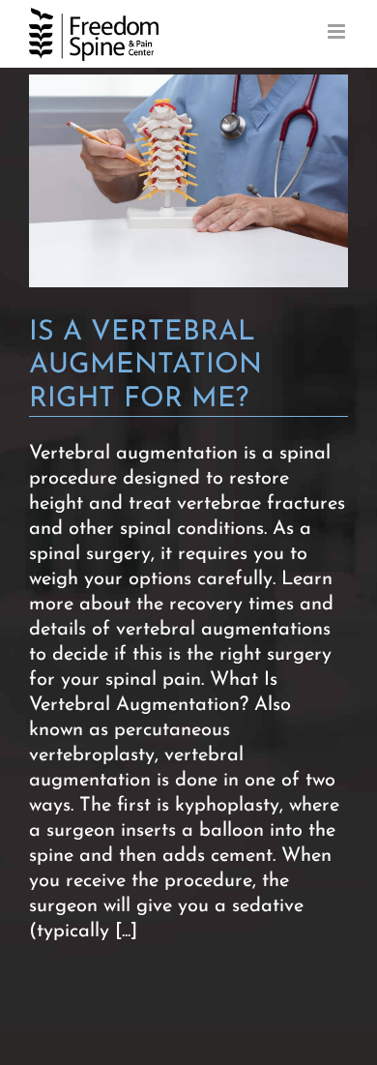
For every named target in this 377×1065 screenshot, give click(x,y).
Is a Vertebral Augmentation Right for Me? (145, 366)
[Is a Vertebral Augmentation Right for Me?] (188, 180)
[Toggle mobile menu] (338, 31)
